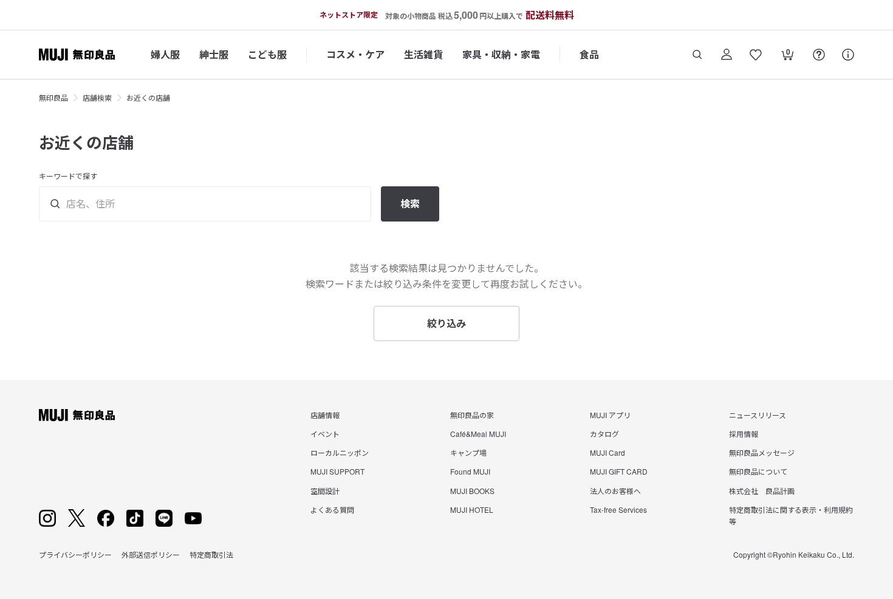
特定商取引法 (211, 554)
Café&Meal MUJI (478, 433)
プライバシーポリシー (75, 554)
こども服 (267, 54)
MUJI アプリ (610, 415)
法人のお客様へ (615, 491)
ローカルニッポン (339, 452)
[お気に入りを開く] (756, 55)
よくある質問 (332, 509)
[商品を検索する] (697, 55)
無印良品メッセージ (762, 452)
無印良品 (53, 97)
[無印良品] (77, 415)
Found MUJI (470, 471)
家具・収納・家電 (501, 54)
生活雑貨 (423, 54)
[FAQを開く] (819, 55)
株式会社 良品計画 (762, 491)
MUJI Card (607, 452)
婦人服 (165, 54)
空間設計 (325, 491)
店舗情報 (325, 415)
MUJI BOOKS (472, 491)
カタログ (604, 433)
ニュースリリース (757, 415)
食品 (589, 54)
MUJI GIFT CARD (619, 471)
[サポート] (848, 54)
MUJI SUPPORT (337, 471)
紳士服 (213, 54)
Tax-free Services (618, 509)
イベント (325, 433)
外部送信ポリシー (150, 554)
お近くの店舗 (148, 97)
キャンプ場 (468, 452)
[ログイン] (726, 54)
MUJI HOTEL (471, 509)
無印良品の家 (472, 415)
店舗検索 (97, 97)
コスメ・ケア (355, 54)
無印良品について (758, 471)
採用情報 (743, 433)
